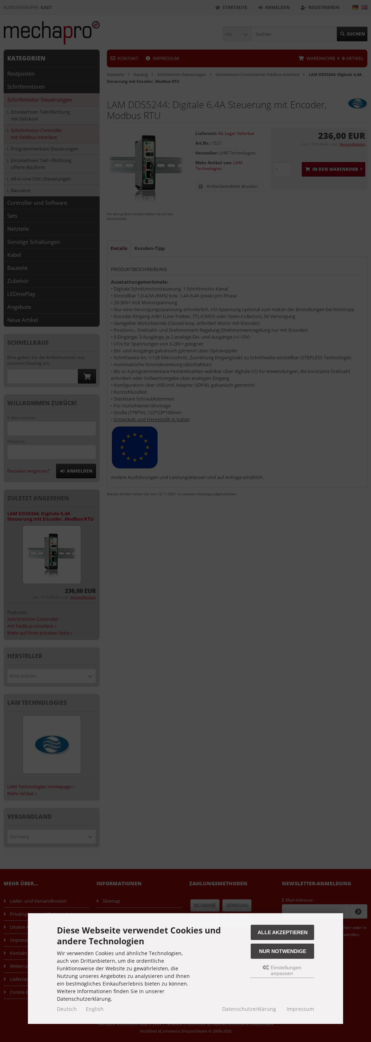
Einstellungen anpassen (285, 970)
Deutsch (67, 1008)
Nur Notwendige (282, 951)
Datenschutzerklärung (249, 1008)
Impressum (300, 1008)
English (95, 1008)
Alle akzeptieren (283, 932)
